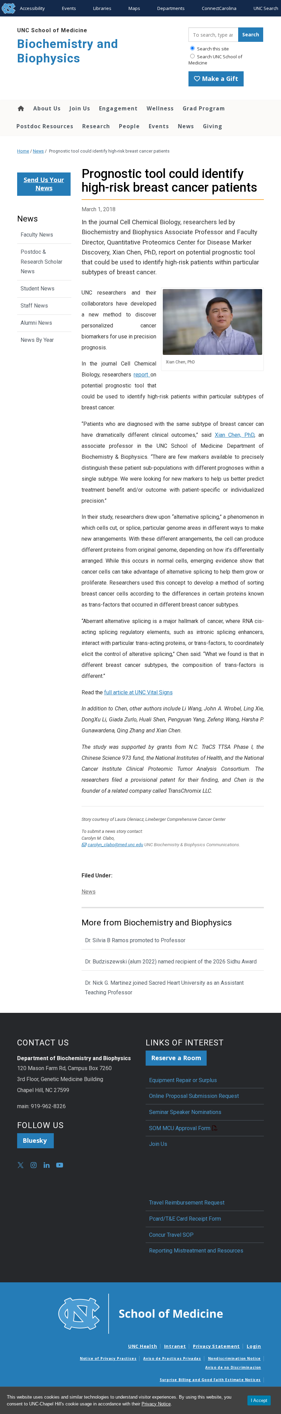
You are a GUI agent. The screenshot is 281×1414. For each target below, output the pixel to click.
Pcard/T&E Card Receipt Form (185, 1218)
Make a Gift (219, 78)
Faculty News (37, 234)
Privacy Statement (216, 1346)
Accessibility (32, 8)
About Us (47, 108)
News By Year (37, 340)
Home (20, 108)
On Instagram (33, 1165)
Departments (171, 8)
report (142, 374)
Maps (134, 8)
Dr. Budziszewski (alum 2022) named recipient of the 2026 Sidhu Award (171, 961)
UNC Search (266, 8)
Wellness (160, 108)
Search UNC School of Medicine (215, 59)
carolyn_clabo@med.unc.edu (115, 844)
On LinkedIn (46, 1165)
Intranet (175, 1346)
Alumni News (36, 323)
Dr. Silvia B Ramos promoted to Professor (135, 940)
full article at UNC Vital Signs (138, 692)
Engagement (118, 108)
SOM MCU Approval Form (179, 1128)
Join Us (80, 108)
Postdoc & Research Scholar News (41, 262)
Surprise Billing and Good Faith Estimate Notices (210, 1379)
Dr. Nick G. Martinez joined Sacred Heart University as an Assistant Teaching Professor (164, 988)
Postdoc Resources (44, 126)
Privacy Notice (156, 1403)
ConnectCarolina (219, 8)
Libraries (102, 8)
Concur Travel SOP (171, 1235)
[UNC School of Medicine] (140, 1313)
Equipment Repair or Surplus (183, 1080)
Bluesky (35, 1140)
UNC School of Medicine (52, 30)
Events (69, 8)
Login (254, 1346)
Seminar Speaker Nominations (185, 1112)
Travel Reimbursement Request (186, 1202)
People (129, 126)
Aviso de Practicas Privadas (172, 1358)
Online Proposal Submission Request (194, 1096)
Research (96, 126)
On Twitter (20, 1165)
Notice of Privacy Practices (108, 1358)
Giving (212, 126)
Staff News (34, 305)
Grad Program (204, 108)
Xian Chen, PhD (234, 435)
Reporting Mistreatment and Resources (196, 1250)
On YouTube (59, 1165)
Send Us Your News (44, 184)
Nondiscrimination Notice (234, 1358)
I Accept (259, 1400)
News (186, 126)
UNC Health (142, 1346)
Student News (37, 288)
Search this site (212, 49)
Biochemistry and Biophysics (67, 51)
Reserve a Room (176, 1058)
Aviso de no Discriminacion (233, 1367)
